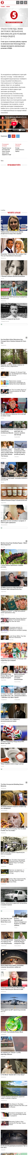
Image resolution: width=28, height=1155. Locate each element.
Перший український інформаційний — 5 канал (2, 2)
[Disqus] (14, 189)
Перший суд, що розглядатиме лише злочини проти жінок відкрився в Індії (6, 151)
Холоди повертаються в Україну (19, 149)
